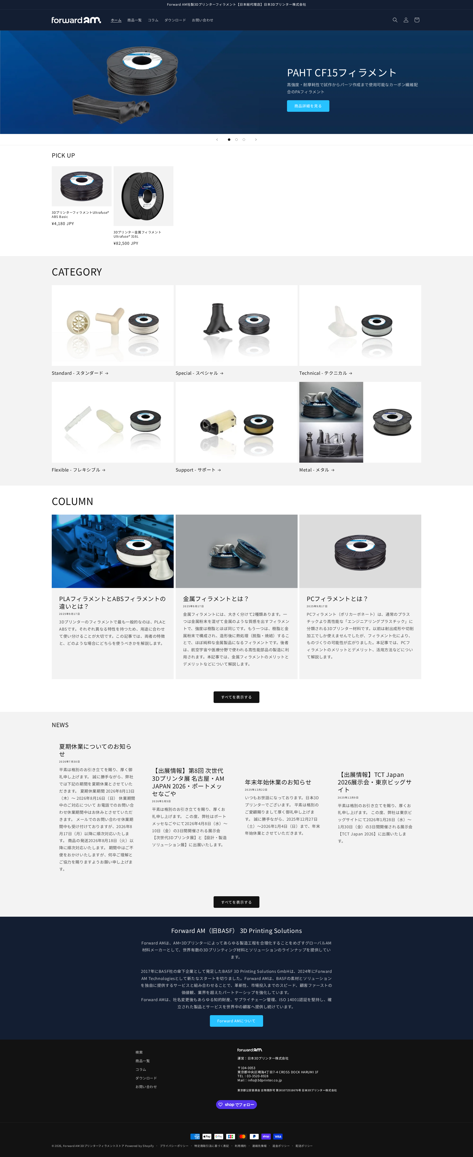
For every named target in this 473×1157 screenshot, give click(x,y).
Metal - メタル (314, 470)
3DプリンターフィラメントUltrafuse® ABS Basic (80, 215)
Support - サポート (196, 470)
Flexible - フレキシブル (76, 470)
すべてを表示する (236, 697)
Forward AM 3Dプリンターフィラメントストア (93, 1146)
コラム (140, 1069)
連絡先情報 (259, 1145)
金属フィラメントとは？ (216, 598)
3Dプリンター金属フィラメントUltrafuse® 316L (137, 234)
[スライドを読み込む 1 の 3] (229, 139)
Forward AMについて (236, 1020)
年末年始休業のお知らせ (278, 782)
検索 (139, 1052)
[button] (395, 20)
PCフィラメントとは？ (338, 598)
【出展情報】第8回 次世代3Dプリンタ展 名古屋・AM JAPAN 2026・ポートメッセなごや (188, 781)
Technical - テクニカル (323, 373)
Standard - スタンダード (77, 373)
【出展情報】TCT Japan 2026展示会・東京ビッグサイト (375, 782)
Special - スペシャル (197, 373)
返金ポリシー (281, 1145)
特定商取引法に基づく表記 (211, 1145)
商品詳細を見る (308, 106)
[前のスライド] (217, 139)
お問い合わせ (146, 1086)
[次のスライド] (256, 139)
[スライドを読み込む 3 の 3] (244, 139)
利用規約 (240, 1145)
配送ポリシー (304, 1145)
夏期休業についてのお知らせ (95, 750)
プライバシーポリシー (174, 1145)
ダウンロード (146, 1078)
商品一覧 (142, 1060)
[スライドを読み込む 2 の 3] (236, 139)
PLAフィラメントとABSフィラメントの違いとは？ (112, 602)
